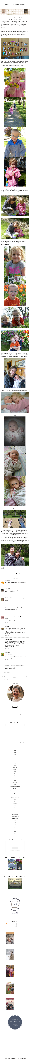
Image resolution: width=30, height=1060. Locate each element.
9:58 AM (6, 622)
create (15, 758)
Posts (8, 923)
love (5, 568)
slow (15, 763)
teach (15, 771)
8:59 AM (6, 670)
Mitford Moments (15, 797)
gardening (15, 782)
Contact (15, 7)
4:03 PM (6, 659)
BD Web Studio (12, 1058)
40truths (15, 788)
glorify (15, 824)
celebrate (15, 756)
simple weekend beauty (15, 786)
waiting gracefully (15, 810)
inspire (15, 780)
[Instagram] (15, 707)
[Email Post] (4, 567)
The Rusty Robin (14, 816)
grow (15, 827)
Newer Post (25, 676)
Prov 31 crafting (15, 807)
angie (6, 626)
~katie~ (6, 615)
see (15, 805)
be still (15, 778)
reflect (15, 761)
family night (15, 773)
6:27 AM (6, 584)
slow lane (15, 803)
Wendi (6, 588)
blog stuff (15, 793)
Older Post (4, 676)
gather (15, 765)
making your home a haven (15, 795)
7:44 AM (6, 593)
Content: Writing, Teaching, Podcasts (15, 4)
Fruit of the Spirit (14, 812)
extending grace (15, 814)
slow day (15, 767)
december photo (15, 775)
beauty (15, 754)
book (15, 820)
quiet (15, 784)
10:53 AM (7, 635)
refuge (15, 833)
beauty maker (15, 818)
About (17, 1)
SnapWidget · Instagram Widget (19, 742)
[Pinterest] (13, 707)
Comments (9, 926)
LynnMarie (7, 597)
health (15, 822)
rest (15, 801)
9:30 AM (6, 611)
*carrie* (6, 652)
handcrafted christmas (15, 790)
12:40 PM (7, 648)
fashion (15, 829)
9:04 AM (6, 602)
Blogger (24, 1058)
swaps (15, 799)
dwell (15, 750)
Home (11, 1)
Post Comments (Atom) (12, 679)
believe (14, 769)
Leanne (6, 580)
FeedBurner (17, 850)
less (15, 831)
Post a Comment (6, 672)
